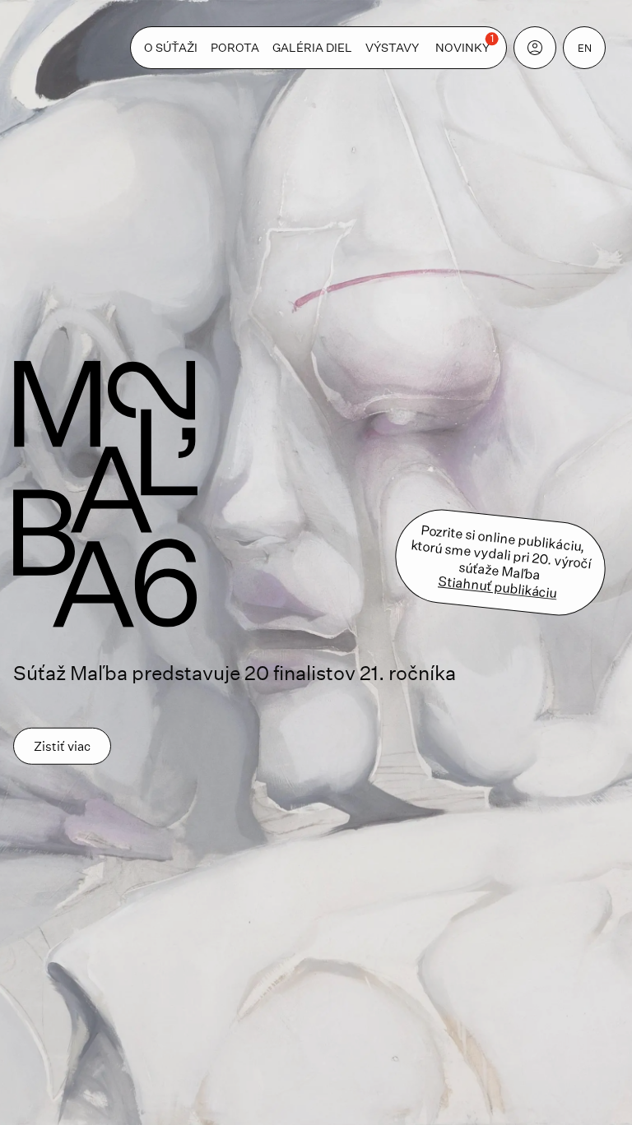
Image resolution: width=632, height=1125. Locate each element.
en (585, 47)
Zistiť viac (62, 746)
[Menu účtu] (535, 47)
